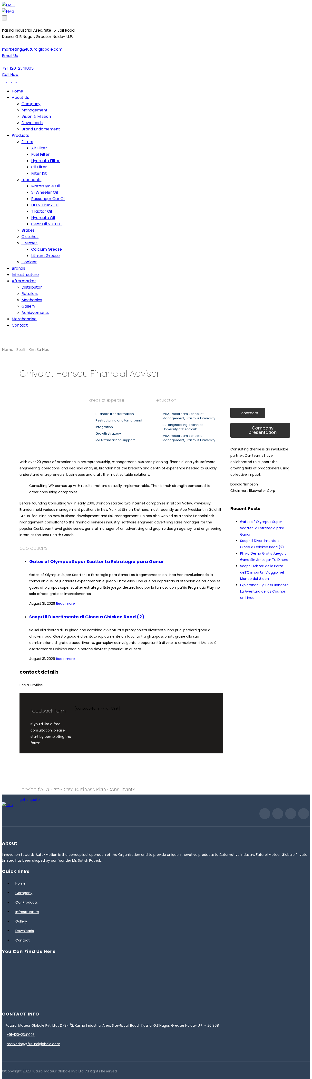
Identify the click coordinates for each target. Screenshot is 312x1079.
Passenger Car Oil (48, 198)
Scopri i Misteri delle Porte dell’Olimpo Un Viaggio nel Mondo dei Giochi (262, 572)
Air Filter (39, 148)
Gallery (28, 306)
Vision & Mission (36, 116)
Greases (29, 243)
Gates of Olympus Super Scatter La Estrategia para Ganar (96, 561)
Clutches (30, 236)
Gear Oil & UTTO (46, 224)
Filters (27, 142)
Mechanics (31, 300)
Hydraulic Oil (43, 217)
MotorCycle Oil (45, 186)
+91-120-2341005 (21, 1034)
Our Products (26, 902)
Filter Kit (39, 173)
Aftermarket (24, 281)
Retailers (29, 293)
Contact (20, 325)
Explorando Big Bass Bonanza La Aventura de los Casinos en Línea (264, 591)
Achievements (35, 312)
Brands (18, 268)
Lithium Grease (45, 255)
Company (30, 104)
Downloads (32, 123)
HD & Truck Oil (44, 205)
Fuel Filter (40, 154)
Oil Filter (39, 167)
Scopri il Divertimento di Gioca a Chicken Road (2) (86, 617)
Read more (65, 603)
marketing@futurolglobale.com (33, 1044)
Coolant (29, 262)
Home (17, 91)
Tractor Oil (41, 211)
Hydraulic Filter (45, 161)
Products (20, 135)
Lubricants (31, 180)
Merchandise (24, 319)
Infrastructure (25, 274)
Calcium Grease (46, 249)
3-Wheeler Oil (44, 192)
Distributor (31, 287)
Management (34, 110)
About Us (20, 97)
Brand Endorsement (40, 129)
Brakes (28, 230)
